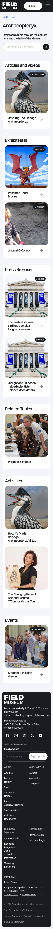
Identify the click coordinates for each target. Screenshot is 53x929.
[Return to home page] (14, 699)
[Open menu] (48, 6)
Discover (11, 17)
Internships (34, 778)
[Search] (46, 47)
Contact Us (10, 876)
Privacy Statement (13, 916)
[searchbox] (24, 47)
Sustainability (11, 810)
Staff (6, 787)
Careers (33, 772)
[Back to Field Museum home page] (9, 6)
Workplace (34, 783)
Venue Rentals (11, 838)
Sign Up (35, 756)
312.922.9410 (11, 894)
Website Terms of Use (34, 916)
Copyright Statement (14, 922)
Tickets (30, 6)
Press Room (10, 882)
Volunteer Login (37, 840)
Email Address (11, 748)
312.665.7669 (29, 894)
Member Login (36, 834)
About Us (9, 772)
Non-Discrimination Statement (18, 910)
